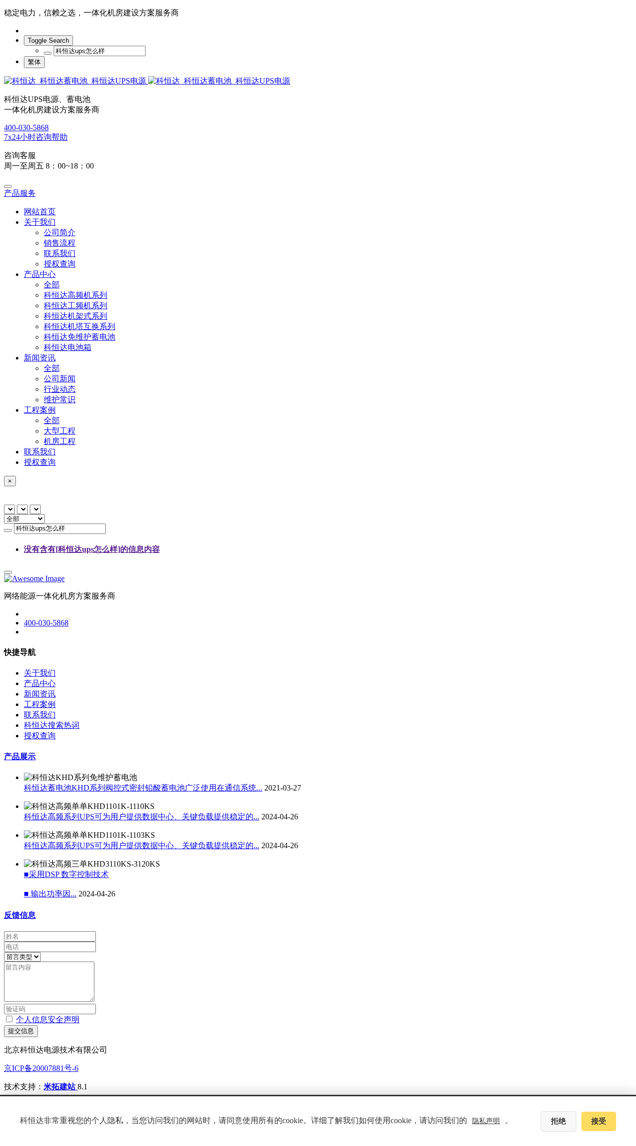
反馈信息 (20, 915)
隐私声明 (486, 1121)
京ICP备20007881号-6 (41, 1068)
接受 (598, 1121)
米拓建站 (61, 1086)
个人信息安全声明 (48, 1019)
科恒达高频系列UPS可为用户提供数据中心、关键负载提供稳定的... (141, 816)
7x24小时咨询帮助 (36, 137)
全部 (52, 284)
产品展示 (20, 756)
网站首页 (40, 211)
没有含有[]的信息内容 (92, 549)
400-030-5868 (26, 127)
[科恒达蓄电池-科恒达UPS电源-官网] (318, 81)
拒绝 (558, 1121)
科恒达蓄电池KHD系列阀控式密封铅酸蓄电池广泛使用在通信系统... (143, 788)
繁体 (34, 62)
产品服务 (20, 193)
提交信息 (21, 1031)
